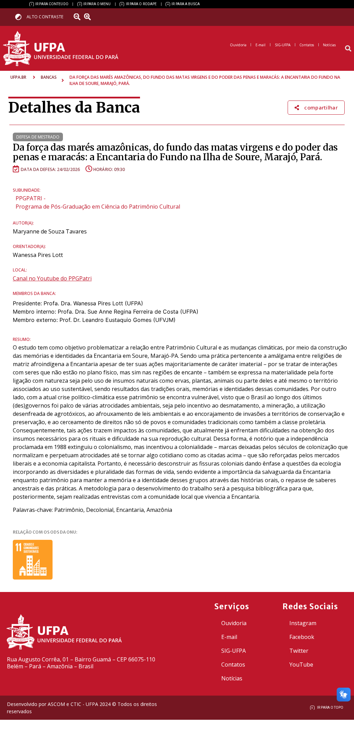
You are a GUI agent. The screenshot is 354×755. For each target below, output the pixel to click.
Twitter (298, 650)
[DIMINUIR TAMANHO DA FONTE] (78, 16)
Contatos (233, 664)
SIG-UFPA (233, 650)
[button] (348, 48)
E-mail (229, 637)
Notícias (231, 678)
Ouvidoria (233, 623)
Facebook (301, 637)
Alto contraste (45, 17)
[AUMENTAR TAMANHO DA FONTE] (89, 16)
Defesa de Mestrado (37, 137)
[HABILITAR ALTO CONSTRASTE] (21, 16)
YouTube (301, 664)
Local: (20, 270)
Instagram (302, 623)
